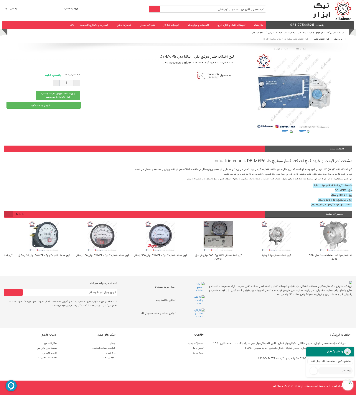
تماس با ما (198, 348)
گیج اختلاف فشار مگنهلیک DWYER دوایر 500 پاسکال (148, 256)
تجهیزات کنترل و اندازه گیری (231, 25)
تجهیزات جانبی (123, 25)
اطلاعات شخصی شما (47, 358)
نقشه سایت (198, 353)
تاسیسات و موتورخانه (198, 25)
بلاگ (72, 25)
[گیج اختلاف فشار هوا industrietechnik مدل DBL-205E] (323, 236)
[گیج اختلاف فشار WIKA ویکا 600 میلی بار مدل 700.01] (207, 236)
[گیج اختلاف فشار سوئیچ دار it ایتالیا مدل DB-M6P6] (287, 136)
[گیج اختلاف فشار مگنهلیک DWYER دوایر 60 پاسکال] (33, 236)
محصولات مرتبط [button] (335, 214)
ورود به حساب (71, 9)
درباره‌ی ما (111, 353)
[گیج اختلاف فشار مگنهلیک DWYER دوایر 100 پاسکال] (91, 236)
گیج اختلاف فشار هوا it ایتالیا (265, 256)
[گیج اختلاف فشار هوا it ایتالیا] (265, 236)
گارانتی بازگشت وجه (166, 300)
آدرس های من (49, 353)
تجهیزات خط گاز (171, 25)
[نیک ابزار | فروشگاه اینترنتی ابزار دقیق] (330, 20)
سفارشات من (50, 343)
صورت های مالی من (47, 348)
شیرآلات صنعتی (147, 25)
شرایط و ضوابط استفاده (104, 348)
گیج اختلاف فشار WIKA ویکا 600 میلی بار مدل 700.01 (207, 257)
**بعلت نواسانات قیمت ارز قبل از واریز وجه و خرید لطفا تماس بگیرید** (309, 33)
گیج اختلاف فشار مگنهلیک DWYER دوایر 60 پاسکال (33, 256)
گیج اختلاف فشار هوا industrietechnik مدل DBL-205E (322, 257)
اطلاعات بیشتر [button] (336, 149)
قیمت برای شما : (72, 75)
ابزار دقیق (258, 25)
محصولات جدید (196, 343)
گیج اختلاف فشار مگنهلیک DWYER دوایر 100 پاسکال (90, 256)
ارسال (113, 343)
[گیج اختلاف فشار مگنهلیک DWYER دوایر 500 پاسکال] (149, 236)
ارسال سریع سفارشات (165, 287)
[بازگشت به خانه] (349, 39)
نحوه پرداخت (109, 358)
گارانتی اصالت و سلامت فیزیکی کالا (158, 313)
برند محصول (226, 75)
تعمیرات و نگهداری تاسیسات (94, 25)
